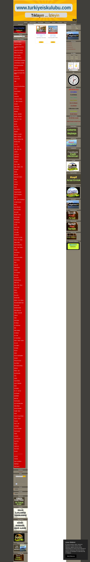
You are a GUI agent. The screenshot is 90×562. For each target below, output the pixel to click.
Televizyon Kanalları (17, 408)
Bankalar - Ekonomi (18, 116)
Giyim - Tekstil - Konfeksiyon (19, 199)
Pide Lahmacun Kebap (18, 365)
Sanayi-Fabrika (17, 380)
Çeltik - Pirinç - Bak (17, 149)
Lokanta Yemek (17, 78)
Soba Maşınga (16, 393)
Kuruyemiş (16, 275)
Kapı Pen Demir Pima (18, 244)
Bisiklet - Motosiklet (17, 136)
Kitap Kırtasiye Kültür (18, 257)
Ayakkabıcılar (16, 106)
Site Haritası (21, 471)
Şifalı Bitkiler (16, 395)
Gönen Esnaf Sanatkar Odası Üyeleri (19, 73)
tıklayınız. (69, 552)
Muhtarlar (16, 67)
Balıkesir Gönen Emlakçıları (19, 70)
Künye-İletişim (40, 22)
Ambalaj (15, 93)
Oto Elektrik (16, 332)
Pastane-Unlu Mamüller (18, 355)
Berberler (16, 121)
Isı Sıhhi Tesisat (17, 222)
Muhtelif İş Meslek (17, 307)
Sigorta (15, 385)
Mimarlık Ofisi (16, 297)
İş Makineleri (16, 234)
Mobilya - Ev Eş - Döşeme (18, 300)
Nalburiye (16, 315)
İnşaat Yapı (16, 229)
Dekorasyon (16, 159)
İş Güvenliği (16, 232)
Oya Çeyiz (16, 343)
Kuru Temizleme (17, 272)
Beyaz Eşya (16, 126)
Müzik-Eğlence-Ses (17, 310)
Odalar (15, 317)
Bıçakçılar (16, 131)
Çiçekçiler (16, 151)
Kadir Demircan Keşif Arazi (73, 121)
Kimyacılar (16, 254)
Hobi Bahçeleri (16, 219)
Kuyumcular (16, 277)
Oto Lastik (16, 335)
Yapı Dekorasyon (17, 438)
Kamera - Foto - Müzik (18, 239)
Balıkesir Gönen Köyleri (18, 52)
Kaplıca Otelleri (17, 242)
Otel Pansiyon (16, 76)
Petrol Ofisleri (16, 363)
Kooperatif (16, 265)
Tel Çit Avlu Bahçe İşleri (18, 403)
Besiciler (15, 124)
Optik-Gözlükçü (17, 330)
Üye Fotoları (60, 22)
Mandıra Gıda (16, 287)
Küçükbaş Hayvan (17, 280)
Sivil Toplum (16, 388)
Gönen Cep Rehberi (17, 461)
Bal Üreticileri (16, 108)
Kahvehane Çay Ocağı (18, 237)
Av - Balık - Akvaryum (18, 101)
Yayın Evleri (16, 441)
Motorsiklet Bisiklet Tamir (19, 302)
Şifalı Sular (16, 398)
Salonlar (15, 378)
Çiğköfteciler (16, 156)
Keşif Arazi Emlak (33, 22)
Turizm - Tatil (16, 423)
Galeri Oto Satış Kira (18, 194)
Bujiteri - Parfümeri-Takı (18, 139)
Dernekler (16, 161)
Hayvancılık (16, 212)
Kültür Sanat (16, 282)
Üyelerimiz (16, 458)
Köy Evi (72, 103)
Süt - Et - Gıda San (17, 390)
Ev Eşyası (16, 181)
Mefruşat (15, 292)
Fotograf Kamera (17, 189)
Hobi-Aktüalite (17, 217)
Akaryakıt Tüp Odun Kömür (19, 86)
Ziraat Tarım (16, 448)
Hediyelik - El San (17, 214)
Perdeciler (16, 358)
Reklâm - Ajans (17, 370)
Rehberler (16, 368)
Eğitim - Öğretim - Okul (18, 166)
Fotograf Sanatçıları (17, 192)
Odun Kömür (16, 320)
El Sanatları (16, 169)
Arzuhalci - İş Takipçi (18, 98)
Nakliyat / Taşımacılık (18, 312)
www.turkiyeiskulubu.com (70, 49)
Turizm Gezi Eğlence (17, 41)
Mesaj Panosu (47, 22)
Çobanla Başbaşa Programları (19, 60)
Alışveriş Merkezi (17, 91)
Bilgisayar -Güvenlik (18, 134)
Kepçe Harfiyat (17, 252)
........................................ (18, 453)
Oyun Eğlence (16, 345)
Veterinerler (16, 436)
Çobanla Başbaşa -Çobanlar (19, 62)
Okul (15, 327)
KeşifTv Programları (18, 57)
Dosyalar (53, 22)
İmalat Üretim (16, 227)
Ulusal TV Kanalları (17, 428)
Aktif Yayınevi (16, 466)
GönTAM (16, 456)
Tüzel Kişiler (16, 426)
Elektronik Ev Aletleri (18, 176)
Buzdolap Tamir (17, 141)
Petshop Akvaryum (17, 360)
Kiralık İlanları (73, 114)
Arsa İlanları (74, 105)
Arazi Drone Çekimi (17, 44)
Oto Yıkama (16, 322)
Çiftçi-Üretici (16, 154)
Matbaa (15, 290)
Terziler (15, 413)
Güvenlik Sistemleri (17, 202)
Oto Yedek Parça (17, 325)
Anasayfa (25, 22)
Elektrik (15, 171)
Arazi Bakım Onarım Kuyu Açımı (19, 47)
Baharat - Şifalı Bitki (18, 114)
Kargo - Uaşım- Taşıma (18, 247)
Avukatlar (16, 103)
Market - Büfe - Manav (18, 285)
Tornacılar (16, 421)
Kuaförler (16, 270)
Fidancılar (16, 184)
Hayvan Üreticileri (17, 209)
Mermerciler (16, 295)
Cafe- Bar (16, 144)
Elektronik (16, 174)
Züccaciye (16, 451)
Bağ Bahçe (16, 111)
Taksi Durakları (17, 400)
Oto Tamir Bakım (17, 338)
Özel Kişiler (16, 348)
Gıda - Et (15, 197)
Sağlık (15, 81)
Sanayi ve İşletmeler (17, 383)
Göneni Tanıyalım (17, 55)
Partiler (15, 353)
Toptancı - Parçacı (17, 418)
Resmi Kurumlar (17, 373)
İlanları (75, 103)
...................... (16, 83)
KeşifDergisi (16, 463)
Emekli (15, 179)
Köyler (15, 262)
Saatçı (15, 375)
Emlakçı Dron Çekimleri (18, 50)
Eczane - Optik (16, 164)
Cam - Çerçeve (16, 146)
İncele (41, 42)
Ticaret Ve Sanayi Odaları (18, 416)
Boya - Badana (16, 129)
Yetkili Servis (16, 446)
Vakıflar (15, 433)
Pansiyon (15, 350)
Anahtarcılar (16, 96)
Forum (65, 22)
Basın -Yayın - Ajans (18, 119)
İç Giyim (15, 224)
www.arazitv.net (69, 45)
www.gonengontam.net (69, 47)
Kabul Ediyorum (71, 556)
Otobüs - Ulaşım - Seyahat (19, 340)
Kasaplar (15, 249)
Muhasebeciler (16, 305)
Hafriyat (15, 204)
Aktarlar (15, 88)
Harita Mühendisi (17, 207)
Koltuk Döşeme (17, 267)
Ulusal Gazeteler (17, 431)
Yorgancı (15, 443)
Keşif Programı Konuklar (18, 65)
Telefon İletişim (17, 405)
